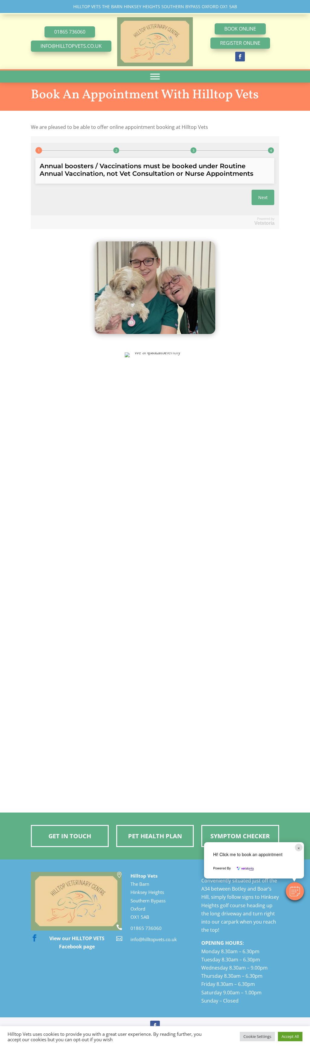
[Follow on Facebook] (240, 56)
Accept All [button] (290, 1036)
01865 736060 (69, 31)
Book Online (240, 28)
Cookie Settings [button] (257, 1036)
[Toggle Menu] (155, 77)
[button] (295, 891)
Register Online (240, 43)
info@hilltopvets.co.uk (71, 46)
